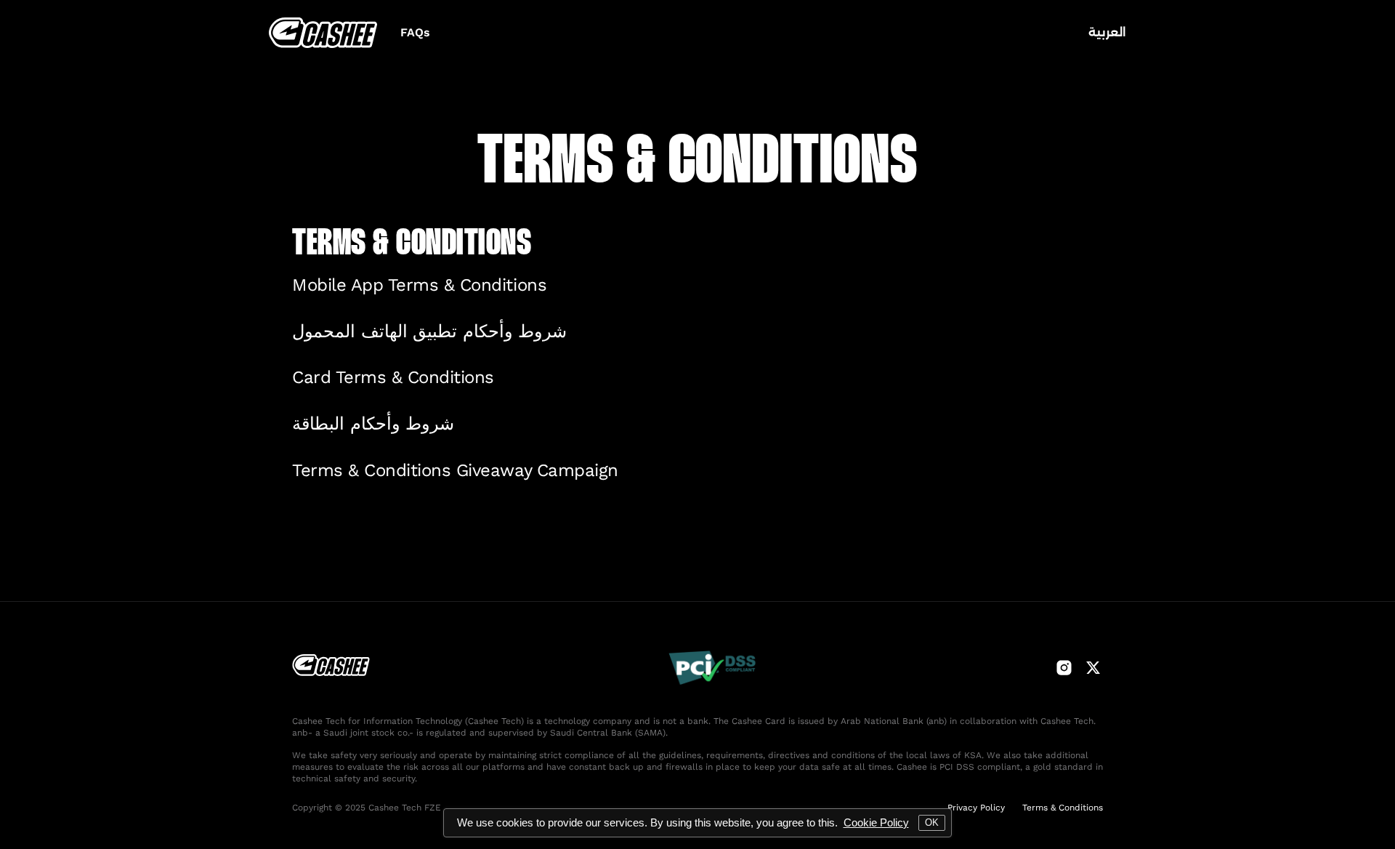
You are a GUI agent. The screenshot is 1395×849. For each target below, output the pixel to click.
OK (932, 822)
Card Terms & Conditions (393, 377)
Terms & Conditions (1062, 807)
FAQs (415, 32)
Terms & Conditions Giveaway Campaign (455, 470)
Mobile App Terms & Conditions (419, 285)
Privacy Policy (976, 807)
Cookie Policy (876, 822)
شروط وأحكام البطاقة (373, 424)
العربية (1107, 32)
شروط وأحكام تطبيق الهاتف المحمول (429, 331)
